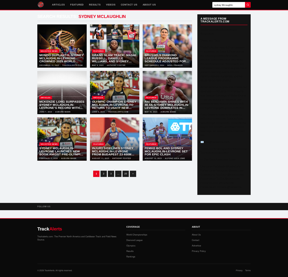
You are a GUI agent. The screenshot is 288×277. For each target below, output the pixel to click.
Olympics (131, 245)
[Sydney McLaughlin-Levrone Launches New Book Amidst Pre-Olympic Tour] (62, 139)
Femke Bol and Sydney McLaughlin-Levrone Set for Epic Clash (166, 151)
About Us (149, 4)
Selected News (49, 51)
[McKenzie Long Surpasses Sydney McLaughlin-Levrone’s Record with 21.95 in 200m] (62, 92)
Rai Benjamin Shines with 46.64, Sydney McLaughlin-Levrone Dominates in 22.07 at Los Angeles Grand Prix (167, 108)
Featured (77, 4)
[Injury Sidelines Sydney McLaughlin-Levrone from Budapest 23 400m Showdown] (114, 139)
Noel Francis (174, 65)
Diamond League (134, 240)
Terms (248, 270)
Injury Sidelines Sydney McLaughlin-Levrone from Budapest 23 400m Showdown (113, 153)
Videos (111, 4)
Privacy (239, 270)
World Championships (136, 234)
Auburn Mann (62, 112)
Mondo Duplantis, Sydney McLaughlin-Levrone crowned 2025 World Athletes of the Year (61, 60)
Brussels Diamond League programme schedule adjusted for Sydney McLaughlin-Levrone (165, 61)
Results (95, 4)
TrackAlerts (49, 270)
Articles (58, 4)
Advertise (196, 245)
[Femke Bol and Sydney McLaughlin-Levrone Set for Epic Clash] (167, 139)
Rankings (130, 256)
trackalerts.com (72, 65)
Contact (195, 240)
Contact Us (129, 4)
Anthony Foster (116, 65)
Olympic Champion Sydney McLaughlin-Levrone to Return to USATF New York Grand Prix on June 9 (114, 108)
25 (125, 173)
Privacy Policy (199, 251)
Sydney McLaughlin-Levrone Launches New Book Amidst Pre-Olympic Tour (61, 153)
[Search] (248, 5)
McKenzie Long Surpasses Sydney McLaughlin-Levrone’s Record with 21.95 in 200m (61, 106)
